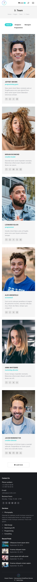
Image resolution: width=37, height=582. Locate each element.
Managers (28, 25)
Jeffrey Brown (11, 82)
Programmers (18, 27)
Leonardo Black (11, 225)
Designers (18, 25)
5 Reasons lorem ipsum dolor (19, 543)
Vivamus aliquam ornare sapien (20, 563)
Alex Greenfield (11, 295)
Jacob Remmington (13, 438)
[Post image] (5, 544)
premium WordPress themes (25, 578)
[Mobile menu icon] (33, 3)
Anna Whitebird (11, 368)
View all (8, 25)
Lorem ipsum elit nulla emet (19, 556)
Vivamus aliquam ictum (17, 549)
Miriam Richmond (12, 154)
